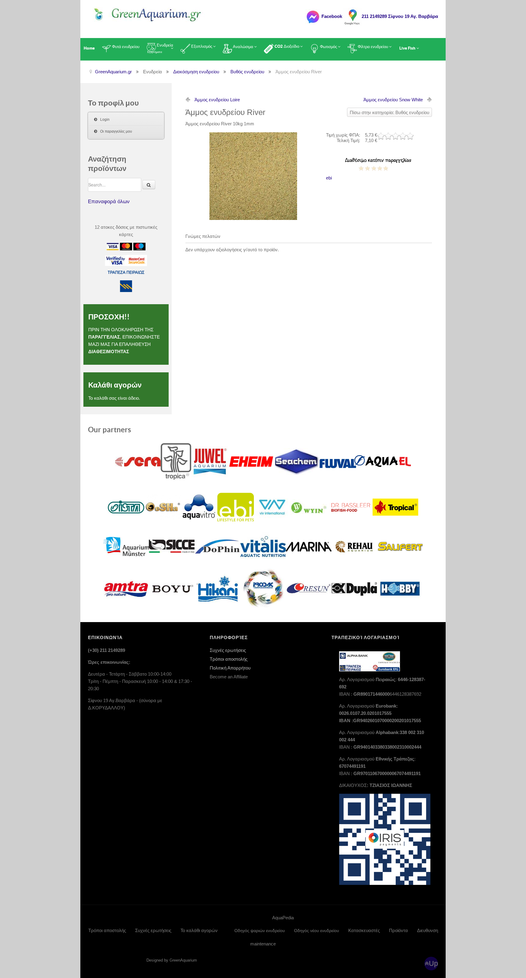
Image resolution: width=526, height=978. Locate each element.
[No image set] (253, 175)
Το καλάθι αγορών (199, 930)
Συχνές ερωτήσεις (228, 650)
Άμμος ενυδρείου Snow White (393, 99)
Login (105, 119)
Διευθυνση (427, 930)
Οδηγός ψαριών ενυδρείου (259, 930)
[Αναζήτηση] (148, 184)
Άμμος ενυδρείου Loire (217, 99)
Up (433, 963)
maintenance (263, 943)
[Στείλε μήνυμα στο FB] (312, 16)
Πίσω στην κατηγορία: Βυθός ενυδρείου (389, 112)
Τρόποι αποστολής (228, 659)
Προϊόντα (398, 930)
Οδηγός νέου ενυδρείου (316, 930)
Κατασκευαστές (364, 930)
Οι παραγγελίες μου (116, 131)
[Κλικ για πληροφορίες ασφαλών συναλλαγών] (115, 260)
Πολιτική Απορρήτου (230, 667)
